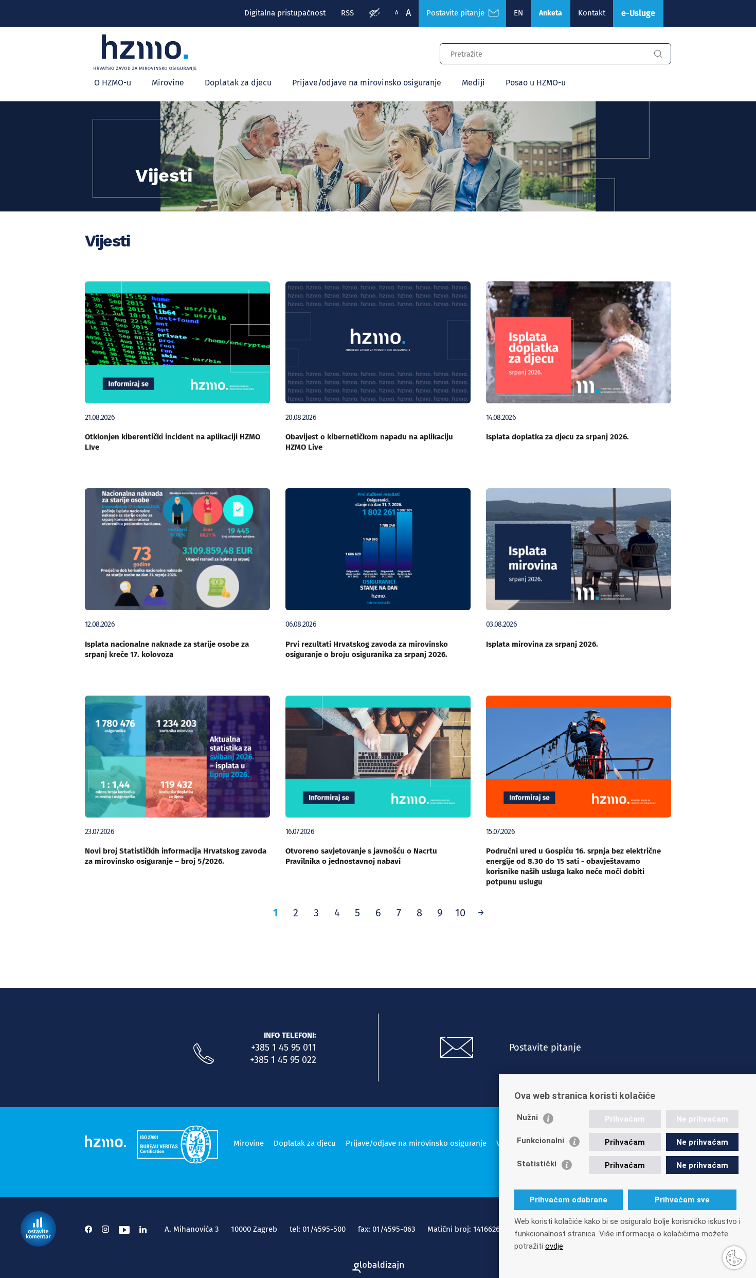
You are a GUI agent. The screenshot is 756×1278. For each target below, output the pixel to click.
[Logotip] (145, 52)
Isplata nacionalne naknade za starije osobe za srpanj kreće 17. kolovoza (167, 649)
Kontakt (591, 12)
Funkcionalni (540, 1140)
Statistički (536, 1163)
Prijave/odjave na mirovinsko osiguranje (366, 82)
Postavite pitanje (457, 12)
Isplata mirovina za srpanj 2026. (542, 644)
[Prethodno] (481, 913)
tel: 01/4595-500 (318, 1229)
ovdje (554, 1246)
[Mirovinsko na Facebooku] (88, 1229)
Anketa (550, 13)
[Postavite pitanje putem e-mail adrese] (456, 1048)
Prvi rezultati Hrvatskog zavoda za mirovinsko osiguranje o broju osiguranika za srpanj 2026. (366, 649)
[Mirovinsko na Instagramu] (105, 1229)
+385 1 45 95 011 (283, 1047)
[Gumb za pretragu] (658, 54)
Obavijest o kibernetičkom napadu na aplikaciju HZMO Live (369, 442)
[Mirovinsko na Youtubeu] (124, 1229)
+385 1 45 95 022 (283, 1060)
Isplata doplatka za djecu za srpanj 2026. (557, 436)
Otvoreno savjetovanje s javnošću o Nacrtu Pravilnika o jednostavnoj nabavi (361, 856)
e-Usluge (638, 13)
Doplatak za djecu (238, 82)
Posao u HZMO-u (536, 82)
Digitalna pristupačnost (285, 12)
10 (460, 913)
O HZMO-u (112, 82)
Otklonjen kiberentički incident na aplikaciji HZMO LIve (172, 442)
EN (518, 12)
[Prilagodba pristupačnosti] (374, 13)
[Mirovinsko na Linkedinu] (143, 1229)
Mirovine (168, 82)
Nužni (527, 1117)
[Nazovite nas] (203, 1054)
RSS (347, 12)
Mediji (473, 82)
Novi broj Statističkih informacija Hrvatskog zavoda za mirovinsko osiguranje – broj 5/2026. (175, 856)
